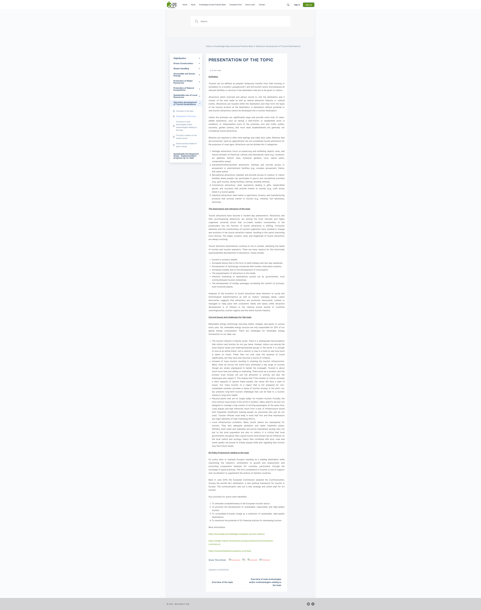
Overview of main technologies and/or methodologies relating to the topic (265, 582)
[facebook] (308, 603)
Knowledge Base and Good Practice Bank (233, 46)
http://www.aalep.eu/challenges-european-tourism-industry (237, 534)
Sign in (297, 5)
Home (209, 46)
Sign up (309, 5)
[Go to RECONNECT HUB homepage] (172, 4)
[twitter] (312, 603)
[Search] (288, 4)
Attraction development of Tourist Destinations (278, 46)
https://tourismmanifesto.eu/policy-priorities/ (230, 551)
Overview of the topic (222, 582)
